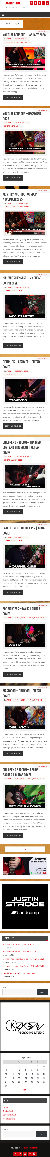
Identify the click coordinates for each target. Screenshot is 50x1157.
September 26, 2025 (22, 457)
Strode (9, 39)
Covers (7, 42)
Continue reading (13, 97)
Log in (5, 1107)
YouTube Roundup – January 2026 (24, 35)
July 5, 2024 (19, 779)
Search (5, 987)
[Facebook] (35, 3)
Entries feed (8, 1111)
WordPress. (34, 1148)
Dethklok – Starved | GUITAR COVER (19, 973)
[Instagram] (39, 3)
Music (13, 42)
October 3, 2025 (21, 371)
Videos (27, 42)
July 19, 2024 (20, 618)
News (13, 126)
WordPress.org (9, 1119)
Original (20, 42)
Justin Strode (13, 3)
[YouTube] (31, 3)
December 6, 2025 (22, 203)
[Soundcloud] (43, 3)
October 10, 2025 (22, 287)
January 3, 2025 (21, 537)
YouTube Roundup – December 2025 (19, 951)
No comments (42, 31)
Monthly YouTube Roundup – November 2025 (23, 959)
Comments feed (9, 1115)
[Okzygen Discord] (47, 3)
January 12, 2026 (21, 123)
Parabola (24, 1148)
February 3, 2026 (21, 39)
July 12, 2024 (20, 700)
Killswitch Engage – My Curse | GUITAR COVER (24, 966)
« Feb (24, 1089)
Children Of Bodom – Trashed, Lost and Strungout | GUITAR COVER (22, 447)
